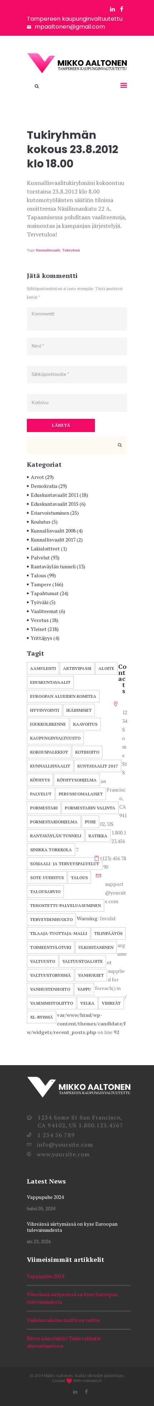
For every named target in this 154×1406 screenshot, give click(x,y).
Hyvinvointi (44, 710)
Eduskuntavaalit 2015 (54, 503)
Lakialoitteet (45, 548)
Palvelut (40, 557)
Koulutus (40, 521)
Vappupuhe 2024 (45, 1197)
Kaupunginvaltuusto (55, 738)
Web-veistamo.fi (87, 1380)
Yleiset (39, 629)
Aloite (106, 668)
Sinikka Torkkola (51, 849)
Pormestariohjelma (54, 821)
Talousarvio (45, 891)
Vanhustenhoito (50, 989)
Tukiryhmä (71, 250)
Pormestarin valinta (90, 807)
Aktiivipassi (77, 668)
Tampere (41, 584)
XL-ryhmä (41, 1017)
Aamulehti (43, 668)
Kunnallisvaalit (48, 250)
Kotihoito (87, 752)
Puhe (90, 821)
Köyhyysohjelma (77, 780)
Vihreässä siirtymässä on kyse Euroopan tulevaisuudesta (72, 1226)
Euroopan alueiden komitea (63, 696)
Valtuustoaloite (82, 961)
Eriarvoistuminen (50, 512)
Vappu (84, 989)
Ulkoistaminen (96, 947)
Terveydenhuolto (51, 919)
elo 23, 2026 (39, 1242)
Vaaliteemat (44, 611)
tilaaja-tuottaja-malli (58, 933)
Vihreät (111, 1003)
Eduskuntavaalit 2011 (54, 494)
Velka (87, 1003)
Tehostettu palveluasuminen (65, 905)
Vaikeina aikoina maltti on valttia (63, 1320)
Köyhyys (40, 780)
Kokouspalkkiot (49, 752)
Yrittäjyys (41, 638)
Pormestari (44, 807)
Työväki (39, 602)
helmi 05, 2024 (41, 1209)
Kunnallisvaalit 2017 (53, 539)
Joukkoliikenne (48, 724)
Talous (38, 575)
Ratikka (97, 835)
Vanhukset (91, 975)
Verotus (40, 620)
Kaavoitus (85, 724)
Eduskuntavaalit (50, 682)
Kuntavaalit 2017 (97, 766)
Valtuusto (42, 961)
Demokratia (44, 485)
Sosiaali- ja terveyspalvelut (64, 863)
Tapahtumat (45, 593)
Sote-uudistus (47, 877)
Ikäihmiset (79, 710)
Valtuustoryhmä (50, 975)
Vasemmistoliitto (51, 1003)
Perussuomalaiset (81, 794)
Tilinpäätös (108, 933)
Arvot (37, 477)
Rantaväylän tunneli (53, 566)
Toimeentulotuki (50, 947)
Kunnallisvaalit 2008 (53, 530)
